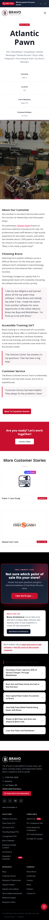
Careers (30, 880)
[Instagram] (21, 801)
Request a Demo (8, 902)
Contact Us (31, 893)
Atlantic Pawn (23, 225)
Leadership (31, 876)
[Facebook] (10, 801)
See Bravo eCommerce (18, 631)
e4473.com (33, 819)
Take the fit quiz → (24, 596)
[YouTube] (15, 801)
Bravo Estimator (8, 841)
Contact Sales (25, 441)
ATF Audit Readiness (35, 834)
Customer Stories (9, 876)
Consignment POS (9, 836)
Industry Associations (10, 889)
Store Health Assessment (12, 893)
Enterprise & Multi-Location (9, 846)
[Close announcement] (45, 3)
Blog (4, 872)
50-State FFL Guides (35, 839)
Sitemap (21, 917)
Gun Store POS (8, 827)
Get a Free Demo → (9, 807)
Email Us (8, 781)
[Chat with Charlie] (44, 907)
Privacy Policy (9, 917)
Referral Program (9, 898)
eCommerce (7, 852)
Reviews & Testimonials (11, 880)
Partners (30, 889)
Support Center (8, 885)
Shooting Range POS (10, 832)
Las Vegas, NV (11, 785)
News (29, 885)
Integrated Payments (12, 857)
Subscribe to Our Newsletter (18, 793)
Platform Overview (9, 819)
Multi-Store (24, 24)
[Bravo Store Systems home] (24, 759)
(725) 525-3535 (11, 777)
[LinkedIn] (4, 801)
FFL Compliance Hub (35, 823)
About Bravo (31, 872)
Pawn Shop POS (8, 823)
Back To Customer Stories (17, 411)
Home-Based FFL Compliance (33, 828)
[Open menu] (45, 13)
